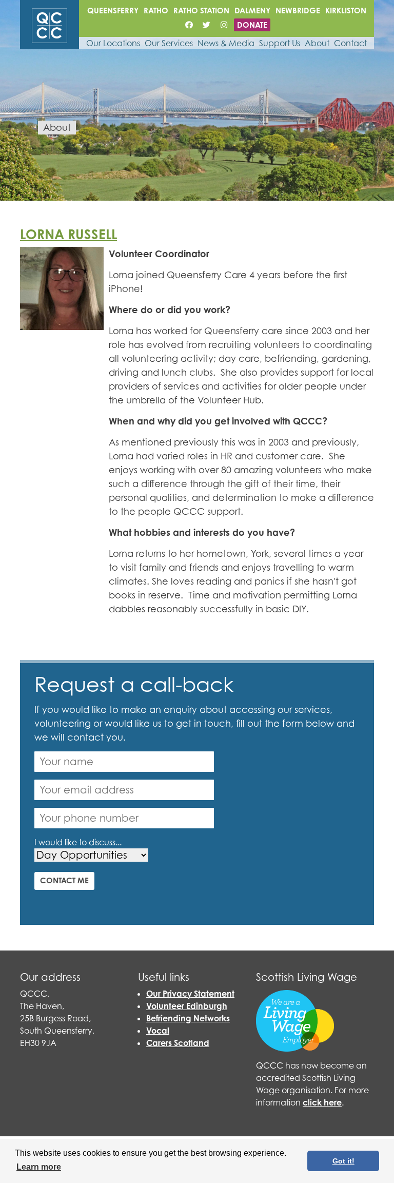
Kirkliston (345, 10)
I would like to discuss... (78, 842)
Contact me (64, 880)
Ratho (156, 10)
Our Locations (113, 43)
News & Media (226, 43)
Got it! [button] (343, 1161)
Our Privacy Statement (190, 993)
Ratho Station (201, 10)
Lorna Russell (68, 234)
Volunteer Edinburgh (186, 1006)
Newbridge (297, 10)
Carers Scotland (177, 1043)
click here (322, 1102)
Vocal (157, 1030)
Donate (252, 25)
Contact (350, 43)
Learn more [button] (38, 1166)
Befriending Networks (188, 1018)
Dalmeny (252, 10)
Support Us (279, 43)
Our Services (169, 43)
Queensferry (113, 10)
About (317, 43)
